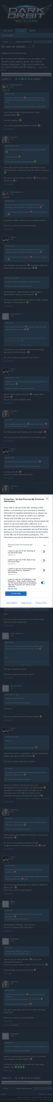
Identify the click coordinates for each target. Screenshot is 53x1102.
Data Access (26, 603)
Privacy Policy (41, 603)
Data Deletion (11, 603)
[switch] (43, 551)
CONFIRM (16, 594)
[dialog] (26, 551)
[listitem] (26, 545)
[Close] (48, 499)
